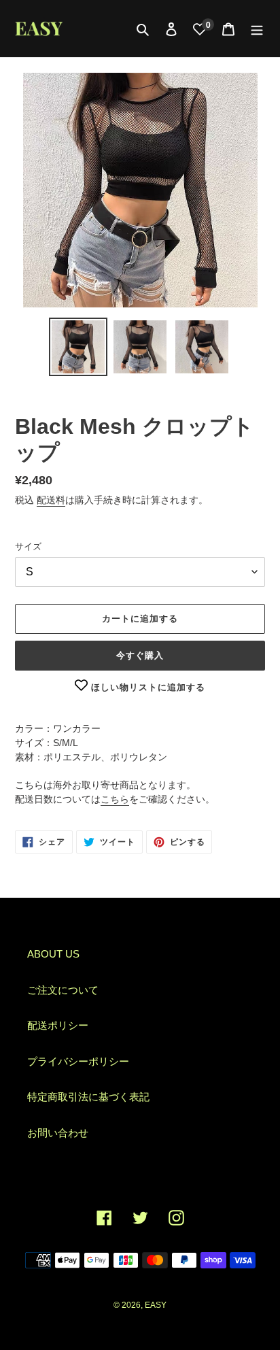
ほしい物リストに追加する (147, 687)
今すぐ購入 (140, 655)
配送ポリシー (57, 1025)
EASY (156, 1305)
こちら (115, 799)
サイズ (28, 546)
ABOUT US (53, 954)
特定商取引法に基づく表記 (88, 1096)
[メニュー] (257, 29)
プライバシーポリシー (78, 1061)
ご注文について (63, 990)
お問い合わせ (57, 1132)
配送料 (51, 499)
